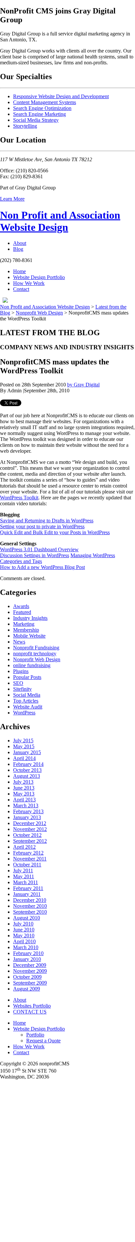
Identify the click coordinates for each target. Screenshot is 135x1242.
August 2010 (26, 918)
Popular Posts (27, 677)
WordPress (24, 712)
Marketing (23, 624)
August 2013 (26, 776)
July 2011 (23, 870)
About (19, 243)
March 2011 (25, 882)
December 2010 (29, 900)
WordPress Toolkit (19, 497)
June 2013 (23, 788)
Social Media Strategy (36, 120)
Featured (22, 612)
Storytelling (25, 126)
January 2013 (27, 817)
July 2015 (23, 740)
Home (19, 271)
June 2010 (23, 929)
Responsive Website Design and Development (61, 96)
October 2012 (27, 835)
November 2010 (30, 906)
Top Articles (25, 701)
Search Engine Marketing (39, 114)
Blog (18, 249)
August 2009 (26, 988)
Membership (26, 630)
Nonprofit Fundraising (36, 647)
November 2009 (30, 971)
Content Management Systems (44, 102)
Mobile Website (29, 636)
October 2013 (27, 770)
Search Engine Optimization (42, 108)
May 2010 (23, 935)
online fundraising (31, 665)
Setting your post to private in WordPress (42, 526)
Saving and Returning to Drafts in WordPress (46, 520)
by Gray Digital (83, 384)
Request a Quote (43, 1040)
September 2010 (30, 912)
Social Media (26, 695)
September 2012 (30, 841)
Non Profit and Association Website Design (60, 221)
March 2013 (25, 805)
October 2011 (27, 864)
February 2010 (28, 953)
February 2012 (28, 853)
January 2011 (27, 894)
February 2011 (28, 888)
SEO (18, 683)
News (19, 641)
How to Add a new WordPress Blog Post (42, 567)
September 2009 (30, 983)
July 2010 (23, 923)
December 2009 (29, 965)
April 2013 (24, 799)
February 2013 (28, 811)
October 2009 (27, 977)
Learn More (12, 199)
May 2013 (23, 793)
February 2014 (28, 764)
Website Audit (27, 706)
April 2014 (24, 758)
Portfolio (35, 1034)
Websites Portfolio (32, 1006)
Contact (21, 289)
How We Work (29, 283)
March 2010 (25, 947)
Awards (21, 606)
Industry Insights (30, 618)
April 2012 (24, 847)
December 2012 (29, 823)
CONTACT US (30, 1011)
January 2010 (27, 959)
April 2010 (24, 941)
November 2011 (30, 858)
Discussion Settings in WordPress (34, 555)
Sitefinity (22, 689)
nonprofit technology (34, 653)
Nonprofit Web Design (39, 313)
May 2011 (23, 876)
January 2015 (27, 752)
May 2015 (23, 746)
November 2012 (30, 829)
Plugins (21, 671)
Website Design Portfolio (39, 277)
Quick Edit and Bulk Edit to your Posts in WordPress (55, 532)
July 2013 (23, 782)
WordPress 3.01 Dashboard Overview (39, 549)
